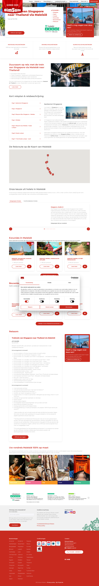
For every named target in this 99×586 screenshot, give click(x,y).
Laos (19, 552)
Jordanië (20, 541)
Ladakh (20, 549)
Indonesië (12, 573)
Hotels (55, 16)
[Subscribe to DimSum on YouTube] (74, 512)
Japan (11, 578)
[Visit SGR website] (39, 543)
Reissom (55, 21)
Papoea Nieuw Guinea (29, 544)
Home (31, 1)
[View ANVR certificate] (48, 543)
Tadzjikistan (30, 557)
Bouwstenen (57, 19)
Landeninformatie (60, 1)
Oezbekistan (21, 573)
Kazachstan (21, 543)
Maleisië (20, 557)
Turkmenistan (30, 570)
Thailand (29, 562)
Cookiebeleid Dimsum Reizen (45, 523)
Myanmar (20, 568)
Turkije (28, 568)
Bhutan (11, 549)
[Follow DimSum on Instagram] (71, 512)
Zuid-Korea (30, 576)
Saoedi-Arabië (29, 551)
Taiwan (29, 560)
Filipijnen (12, 565)
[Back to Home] (12, 6)
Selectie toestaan (50, 307)
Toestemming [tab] (29, 282)
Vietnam (29, 573)
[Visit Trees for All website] (58, 543)
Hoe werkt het (74, 1)
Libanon (20, 554)
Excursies (56, 18)
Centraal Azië (12, 554)
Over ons (83, 1)
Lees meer (15, 87)
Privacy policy (41, 525)
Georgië (11, 568)
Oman (19, 576)
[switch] (42, 301)
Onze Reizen (47, 1)
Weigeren (30, 307)
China (11, 557)
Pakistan (20, 578)
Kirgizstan (21, 546)
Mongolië (20, 565)
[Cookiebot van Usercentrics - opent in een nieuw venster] (72, 278)
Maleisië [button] (37, 1)
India (10, 570)
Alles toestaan (69, 307)
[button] (25, 103)
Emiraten (11, 562)
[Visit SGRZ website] (44, 543)
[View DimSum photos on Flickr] (68, 512)
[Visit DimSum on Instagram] (66, 559)
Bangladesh (12, 546)
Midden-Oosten (20, 561)
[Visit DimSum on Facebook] (66, 512)
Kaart (54, 14)
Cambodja (12, 552)
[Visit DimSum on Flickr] (69, 559)
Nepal (19, 570)
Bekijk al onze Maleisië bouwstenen (49, 323)
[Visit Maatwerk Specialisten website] (39, 548)
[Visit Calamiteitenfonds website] (53, 543)
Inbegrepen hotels (15, 201)
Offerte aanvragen (16, 32)
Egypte (11, 560)
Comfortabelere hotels (31, 201)
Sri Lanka (29, 554)
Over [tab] (69, 282)
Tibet (28, 565)
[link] (17, 469)
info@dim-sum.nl (71, 548)
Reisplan (55, 12)
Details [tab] (49, 282)
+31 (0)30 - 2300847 (89, 4)
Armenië (11, 541)
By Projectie (59, 582)
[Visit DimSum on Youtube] (68, 559)
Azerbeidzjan (12, 543)
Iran (10, 576)
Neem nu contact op (75, 34)
